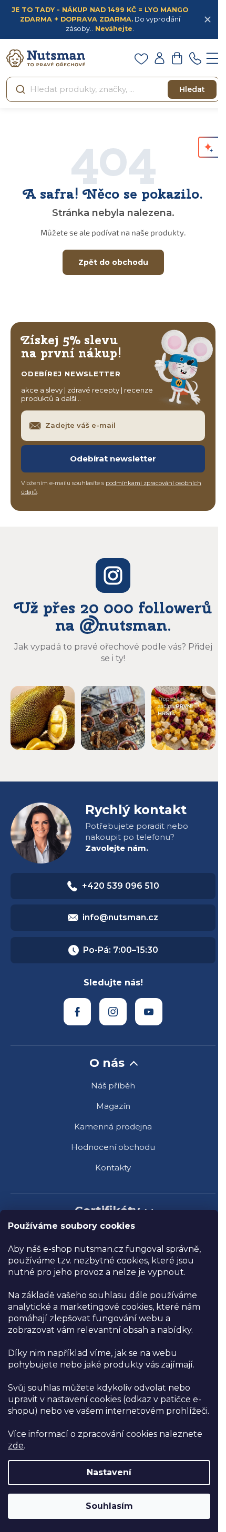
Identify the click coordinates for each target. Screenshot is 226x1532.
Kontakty (113, 1168)
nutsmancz (113, 1011)
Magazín (113, 1106)
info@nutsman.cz (120, 917)
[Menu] (213, 58)
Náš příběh (113, 1086)
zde (16, 1446)
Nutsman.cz (77, 1011)
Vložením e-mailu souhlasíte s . (111, 487)
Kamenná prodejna (113, 1127)
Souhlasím (109, 1506)
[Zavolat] (195, 58)
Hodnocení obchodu (113, 1147)
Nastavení (109, 1472)
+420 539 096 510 (120, 886)
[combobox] (113, 89)
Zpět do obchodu (113, 262)
